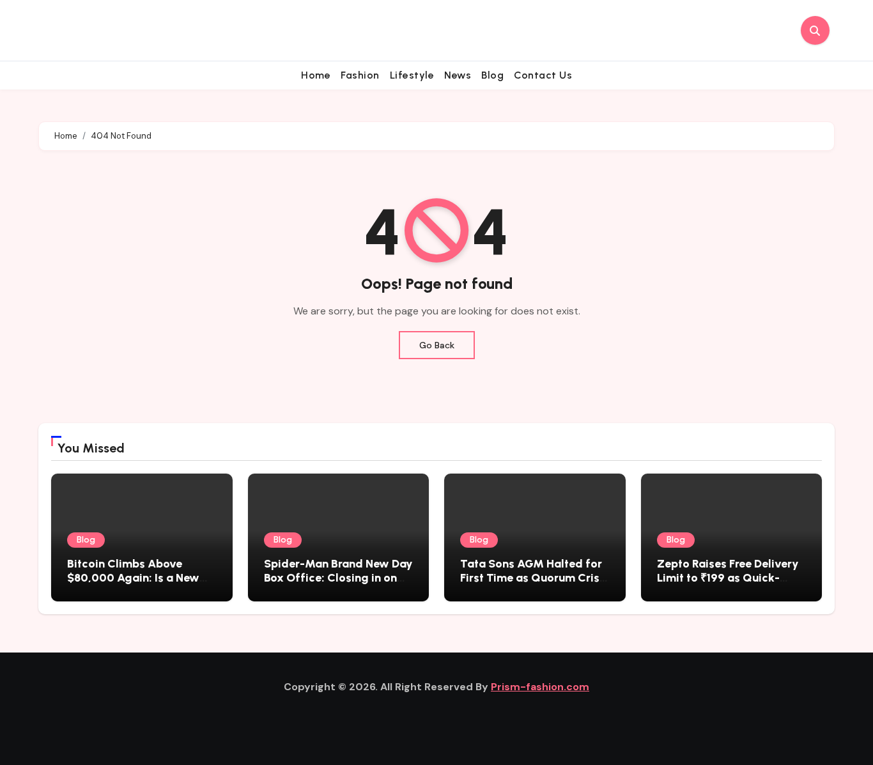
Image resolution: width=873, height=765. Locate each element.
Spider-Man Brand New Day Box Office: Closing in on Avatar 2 (338, 577)
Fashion (360, 75)
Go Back (436, 345)
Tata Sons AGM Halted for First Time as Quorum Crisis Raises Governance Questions (534, 584)
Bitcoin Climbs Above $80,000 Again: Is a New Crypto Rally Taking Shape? (133, 584)
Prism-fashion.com (540, 686)
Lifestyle (412, 75)
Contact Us (543, 75)
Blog (492, 75)
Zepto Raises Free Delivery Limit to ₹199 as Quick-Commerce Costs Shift (728, 577)
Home (315, 75)
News (457, 75)
